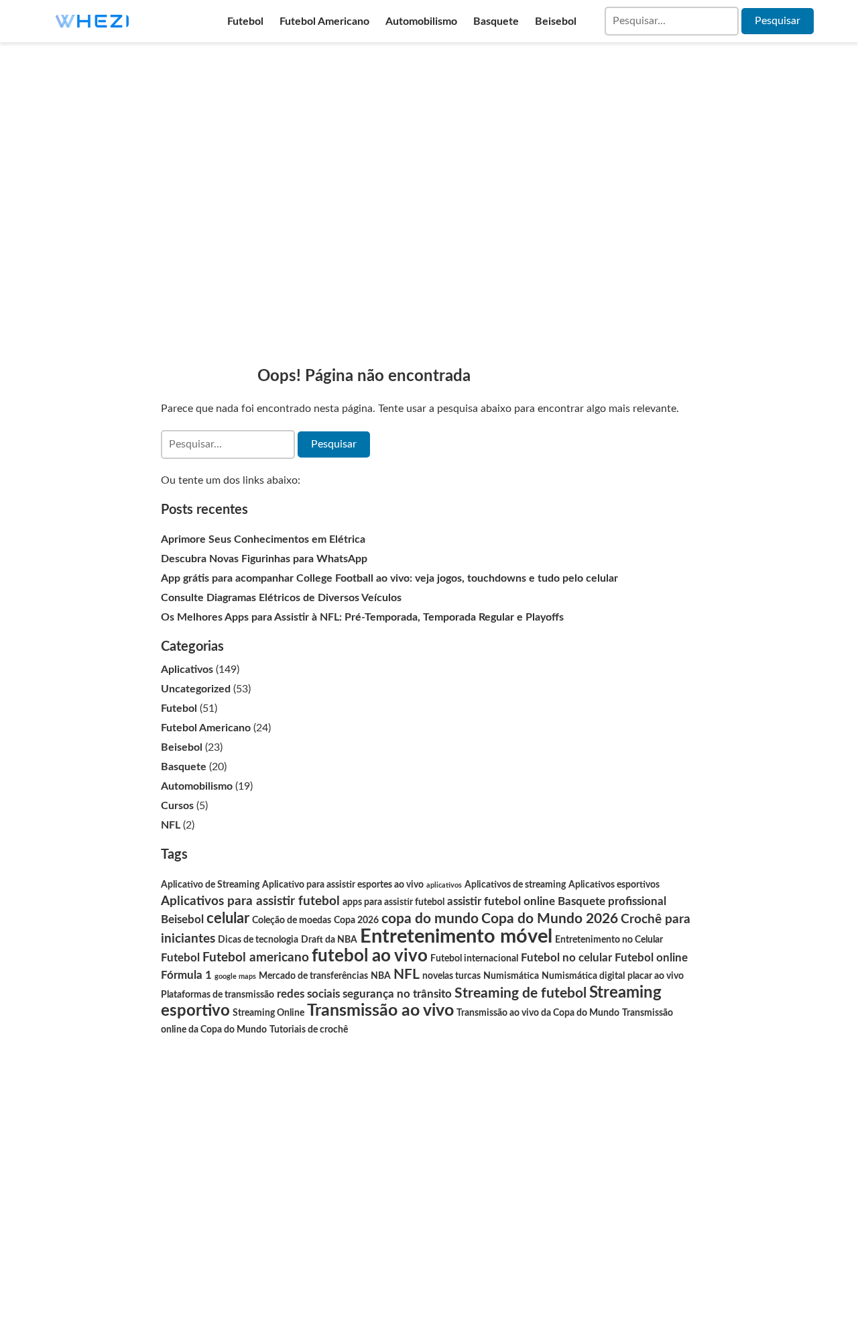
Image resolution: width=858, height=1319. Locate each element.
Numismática (511, 976)
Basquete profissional (612, 901)
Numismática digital (583, 976)
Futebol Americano (324, 21)
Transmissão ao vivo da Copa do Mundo (537, 1013)
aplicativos (444, 885)
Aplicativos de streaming (515, 885)
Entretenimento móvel (456, 937)
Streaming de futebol (520, 993)
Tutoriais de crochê (308, 1030)
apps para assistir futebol (393, 902)
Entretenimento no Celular (609, 940)
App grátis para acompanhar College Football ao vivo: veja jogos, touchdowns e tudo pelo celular (389, 578)
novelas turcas (451, 976)
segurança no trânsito (397, 994)
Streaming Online (268, 1013)
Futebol (245, 21)
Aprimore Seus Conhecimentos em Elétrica (263, 539)
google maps (235, 976)
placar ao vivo (655, 976)
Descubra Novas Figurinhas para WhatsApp (264, 558)
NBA (381, 976)
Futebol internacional (474, 958)
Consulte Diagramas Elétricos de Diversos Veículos (281, 597)
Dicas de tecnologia (258, 940)
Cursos (177, 805)
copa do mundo (430, 919)
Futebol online (651, 957)
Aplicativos (187, 669)
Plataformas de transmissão (217, 995)
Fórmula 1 (186, 975)
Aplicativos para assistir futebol (250, 901)
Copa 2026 (356, 920)
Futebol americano (255, 957)
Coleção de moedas (291, 920)
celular (227, 918)
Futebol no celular (566, 957)
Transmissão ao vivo (380, 1010)
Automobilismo (421, 21)
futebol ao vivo (370, 956)
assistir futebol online (501, 901)
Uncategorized (196, 689)
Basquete (496, 21)
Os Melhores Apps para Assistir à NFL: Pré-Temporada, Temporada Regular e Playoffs (362, 617)
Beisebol (555, 21)
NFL (170, 825)
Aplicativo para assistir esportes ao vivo (343, 885)
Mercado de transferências (313, 976)
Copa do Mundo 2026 (549, 919)
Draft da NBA (329, 940)
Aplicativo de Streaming (210, 885)
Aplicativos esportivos (614, 885)
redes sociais (308, 994)
